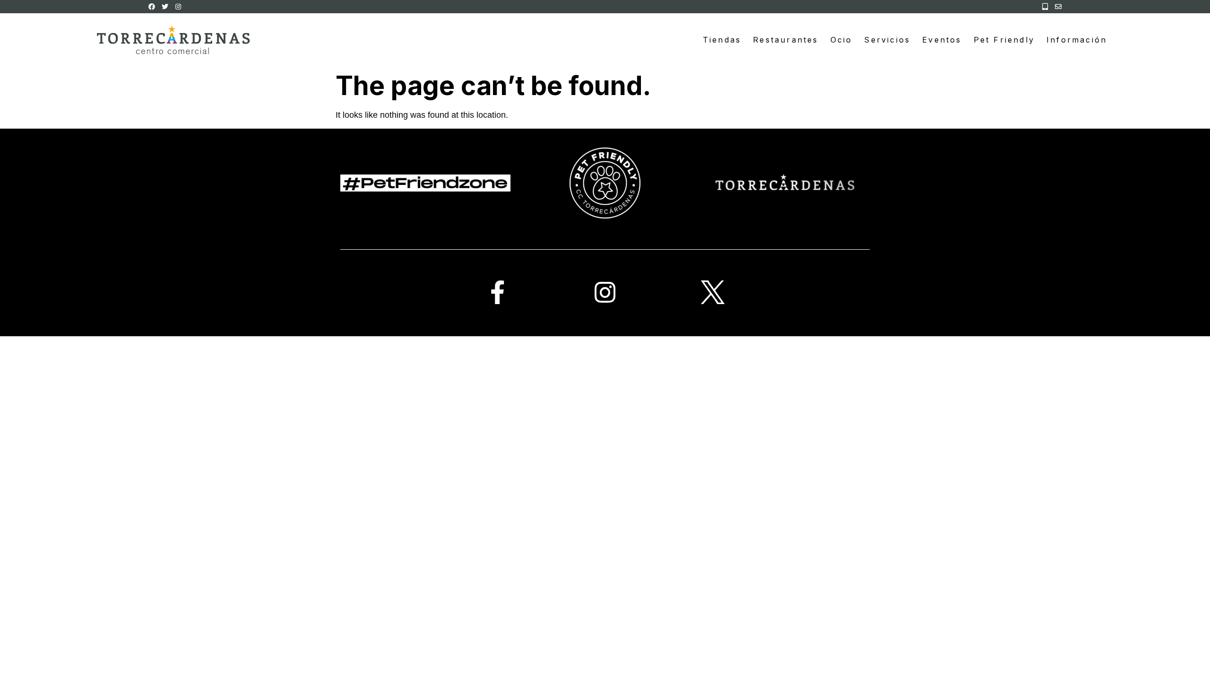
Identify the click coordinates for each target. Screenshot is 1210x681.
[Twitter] (165, 6)
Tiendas (722, 39)
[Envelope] (1058, 6)
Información (1076, 39)
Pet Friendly (1004, 39)
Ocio (841, 39)
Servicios (887, 39)
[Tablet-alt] (1045, 6)
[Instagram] (178, 6)
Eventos (941, 39)
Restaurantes (785, 39)
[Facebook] (151, 6)
